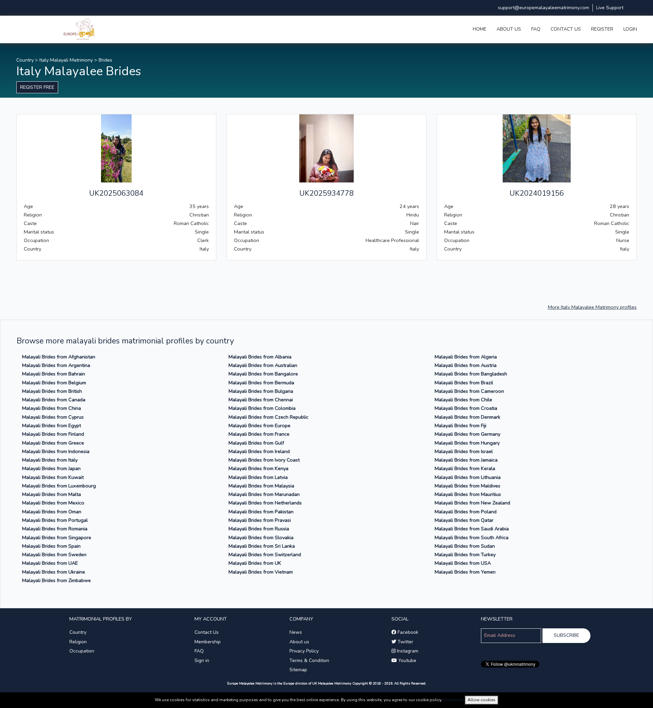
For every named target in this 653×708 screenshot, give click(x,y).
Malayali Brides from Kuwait (53, 477)
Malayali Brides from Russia (259, 528)
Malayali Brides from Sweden (54, 554)
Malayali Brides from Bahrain (53, 373)
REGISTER (602, 29)
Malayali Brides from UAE (50, 563)
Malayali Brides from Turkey (465, 554)
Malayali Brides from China (51, 408)
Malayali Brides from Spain (51, 546)
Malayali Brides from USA (463, 563)
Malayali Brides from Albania (260, 356)
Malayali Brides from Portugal (55, 520)
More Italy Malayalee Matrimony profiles (592, 307)
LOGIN (630, 29)
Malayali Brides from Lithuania (468, 477)
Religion (78, 642)
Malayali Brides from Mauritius (468, 494)
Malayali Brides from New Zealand (472, 502)
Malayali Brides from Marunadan (264, 494)
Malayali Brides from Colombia (262, 408)
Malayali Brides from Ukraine (53, 571)
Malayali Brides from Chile (463, 399)
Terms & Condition (309, 660)
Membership (208, 642)
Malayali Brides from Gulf (256, 442)
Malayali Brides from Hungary (467, 442)
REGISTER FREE (37, 87)
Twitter (404, 642)
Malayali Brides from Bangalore (263, 373)
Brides (105, 60)
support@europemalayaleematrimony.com (543, 7)
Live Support (609, 7)
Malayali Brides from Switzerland (265, 554)
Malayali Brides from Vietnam (261, 571)
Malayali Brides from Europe (259, 425)
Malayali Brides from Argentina (56, 365)
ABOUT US (509, 29)
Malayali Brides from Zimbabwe (56, 580)
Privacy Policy (304, 651)
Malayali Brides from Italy (50, 459)
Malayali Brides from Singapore (56, 537)
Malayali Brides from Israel (464, 451)
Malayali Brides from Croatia (466, 408)
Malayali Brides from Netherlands (265, 502)
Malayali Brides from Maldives (467, 485)
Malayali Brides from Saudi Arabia (472, 528)
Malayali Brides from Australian (263, 365)
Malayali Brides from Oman (51, 511)
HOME (479, 29)
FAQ (535, 29)
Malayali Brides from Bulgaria (261, 391)
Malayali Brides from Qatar (464, 520)
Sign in (202, 660)
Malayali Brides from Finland (53, 434)
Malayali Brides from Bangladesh (471, 373)
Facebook (407, 632)
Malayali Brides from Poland (466, 511)
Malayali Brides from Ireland (259, 451)
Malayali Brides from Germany (467, 434)
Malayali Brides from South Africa (471, 537)
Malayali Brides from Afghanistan (58, 356)
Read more (453, 700)
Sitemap (298, 669)
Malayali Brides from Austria (466, 365)
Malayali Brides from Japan (51, 468)
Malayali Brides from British (52, 391)
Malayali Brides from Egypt (51, 425)
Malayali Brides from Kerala (465, 468)
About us (299, 642)
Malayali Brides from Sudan (465, 546)
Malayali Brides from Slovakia (261, 537)
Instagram (407, 651)
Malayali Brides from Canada (53, 399)
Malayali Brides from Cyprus (53, 417)
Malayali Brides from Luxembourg (59, 485)
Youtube (406, 660)
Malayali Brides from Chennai (261, 399)
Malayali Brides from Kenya (258, 468)
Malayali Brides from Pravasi (260, 520)
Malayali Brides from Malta (51, 494)
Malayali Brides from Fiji (460, 425)
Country (25, 60)
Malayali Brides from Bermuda (261, 382)
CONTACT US (566, 29)
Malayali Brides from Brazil (464, 382)
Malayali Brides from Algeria (466, 356)
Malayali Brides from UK (255, 563)
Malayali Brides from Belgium (54, 382)
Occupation (81, 651)
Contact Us (207, 632)
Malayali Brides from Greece (53, 442)
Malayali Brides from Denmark (467, 417)
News (295, 632)
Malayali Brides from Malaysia (261, 485)
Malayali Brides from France (259, 434)
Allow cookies (482, 700)
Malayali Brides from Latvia (258, 477)
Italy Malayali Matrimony (66, 60)
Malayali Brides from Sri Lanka (262, 546)
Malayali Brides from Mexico (53, 502)
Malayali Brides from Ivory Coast (264, 459)
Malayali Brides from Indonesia (55, 451)
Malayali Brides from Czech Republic (268, 417)
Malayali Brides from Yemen (465, 571)
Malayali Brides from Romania (54, 528)
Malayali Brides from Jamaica (466, 459)
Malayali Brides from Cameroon (469, 391)
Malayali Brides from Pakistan (261, 511)
